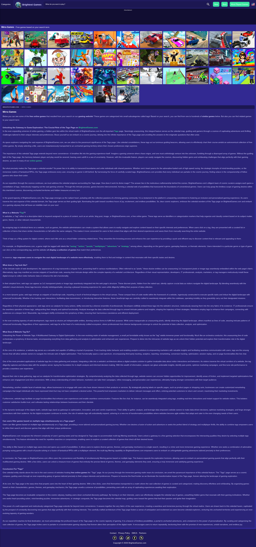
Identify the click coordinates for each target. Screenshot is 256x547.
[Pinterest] (114, 538)
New (216, 4)
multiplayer (100, 246)
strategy (125, 246)
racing (73, 246)
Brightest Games (31, 4)
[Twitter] (128, 538)
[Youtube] (121, 538)
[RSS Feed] (141, 538)
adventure (112, 246)
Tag (22, 213)
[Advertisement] (128, 17)
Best (224, 4)
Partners (142, 533)
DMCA (134, 533)
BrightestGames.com (88, 127)
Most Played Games (239, 4)
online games (36, 161)
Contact (113, 533)
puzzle (90, 246)
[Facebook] (134, 538)
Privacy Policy (124, 533)
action (81, 246)
